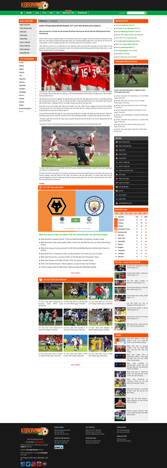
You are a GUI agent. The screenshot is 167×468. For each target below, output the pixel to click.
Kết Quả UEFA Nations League (95, 434)
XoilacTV (23, 447)
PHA (140, 213)
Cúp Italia (122, 174)
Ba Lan (21, 95)
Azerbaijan (22, 92)
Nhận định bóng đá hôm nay (126, 62)
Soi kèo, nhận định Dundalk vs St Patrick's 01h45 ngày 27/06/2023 (75, 329)
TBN (121, 213)
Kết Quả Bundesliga (123, 430)
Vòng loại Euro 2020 (126, 170)
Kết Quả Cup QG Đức (123, 432)
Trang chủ (43, 21)
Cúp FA (121, 191)
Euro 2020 (122, 199)
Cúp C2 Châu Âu (25, 46)
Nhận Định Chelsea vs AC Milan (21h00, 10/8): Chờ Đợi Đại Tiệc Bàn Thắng (67, 260)
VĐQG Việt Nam (25, 49)
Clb (57, 13)
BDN (144, 213)
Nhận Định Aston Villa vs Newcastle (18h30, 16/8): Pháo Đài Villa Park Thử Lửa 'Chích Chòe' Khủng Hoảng (75, 244)
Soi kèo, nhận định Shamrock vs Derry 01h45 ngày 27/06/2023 (50, 329)
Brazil (21, 112)
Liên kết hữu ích (121, 21)
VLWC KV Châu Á (124, 183)
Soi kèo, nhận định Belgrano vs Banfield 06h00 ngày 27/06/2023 (100, 329)
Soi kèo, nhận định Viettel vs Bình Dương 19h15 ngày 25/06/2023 (75, 355)
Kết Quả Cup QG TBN (61, 443)
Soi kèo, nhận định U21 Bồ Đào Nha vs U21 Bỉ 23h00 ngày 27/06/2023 (75, 303)
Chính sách (32, 458)
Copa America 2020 (125, 203)
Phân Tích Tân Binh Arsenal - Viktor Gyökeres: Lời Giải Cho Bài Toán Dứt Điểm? (68, 264)
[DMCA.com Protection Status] (57, 447)
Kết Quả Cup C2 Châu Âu (93, 432)
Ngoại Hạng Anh (25, 25)
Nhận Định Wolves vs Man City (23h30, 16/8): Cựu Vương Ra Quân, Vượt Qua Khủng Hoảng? (73, 235)
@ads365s (39, 442)
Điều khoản (40, 458)
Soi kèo (29, 13)
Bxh (51, 13)
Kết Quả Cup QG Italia (92, 443)
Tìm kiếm (122, 13)
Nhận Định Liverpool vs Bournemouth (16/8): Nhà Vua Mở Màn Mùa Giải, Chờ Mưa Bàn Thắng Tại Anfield (75, 249)
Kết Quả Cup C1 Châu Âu (93, 430)
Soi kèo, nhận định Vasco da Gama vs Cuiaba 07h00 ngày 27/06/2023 (50, 355)
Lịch (37, 13)
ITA (126, 213)
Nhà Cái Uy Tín (68, 13)
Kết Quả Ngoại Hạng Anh (62, 430)
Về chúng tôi (24, 458)
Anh (20, 75)
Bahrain (21, 98)
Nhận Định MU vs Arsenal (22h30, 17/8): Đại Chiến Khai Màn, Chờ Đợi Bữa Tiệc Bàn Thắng (72, 239)
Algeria (21, 69)
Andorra (21, 72)
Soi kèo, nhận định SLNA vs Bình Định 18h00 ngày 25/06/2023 (100, 355)
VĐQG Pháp (23, 39)
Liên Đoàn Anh (123, 187)
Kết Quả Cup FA (59, 432)
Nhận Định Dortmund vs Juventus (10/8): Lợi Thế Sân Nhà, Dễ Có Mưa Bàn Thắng (69, 257)
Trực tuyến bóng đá (32, 450)
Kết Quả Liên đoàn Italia (93, 441)
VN (135, 213)
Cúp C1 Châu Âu (25, 42)
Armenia (22, 82)
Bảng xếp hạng (121, 210)
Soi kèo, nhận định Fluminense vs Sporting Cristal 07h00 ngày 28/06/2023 (50, 304)
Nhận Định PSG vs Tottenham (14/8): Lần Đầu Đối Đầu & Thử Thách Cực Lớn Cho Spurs (71, 254)
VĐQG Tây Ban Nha (26, 28)
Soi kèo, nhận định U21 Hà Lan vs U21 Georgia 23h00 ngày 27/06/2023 (100, 303)
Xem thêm (75, 273)
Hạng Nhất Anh (24, 53)
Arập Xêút (22, 85)
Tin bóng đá (82, 13)
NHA (116, 213)
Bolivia (21, 105)
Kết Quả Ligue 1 (122, 439)
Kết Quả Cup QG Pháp (123, 441)
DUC (131, 213)
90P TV (122, 38)
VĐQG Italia (23, 35)
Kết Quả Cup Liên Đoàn (62, 434)
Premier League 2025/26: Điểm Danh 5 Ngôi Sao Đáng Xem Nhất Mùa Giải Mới (68, 267)
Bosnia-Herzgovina (25, 108)
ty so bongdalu (43, 453)
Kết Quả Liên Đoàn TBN (62, 441)
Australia (22, 89)
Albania (21, 66)
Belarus (21, 102)
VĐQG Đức (23, 32)
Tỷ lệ (44, 13)
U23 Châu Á (122, 195)
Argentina (22, 79)
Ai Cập (21, 62)
